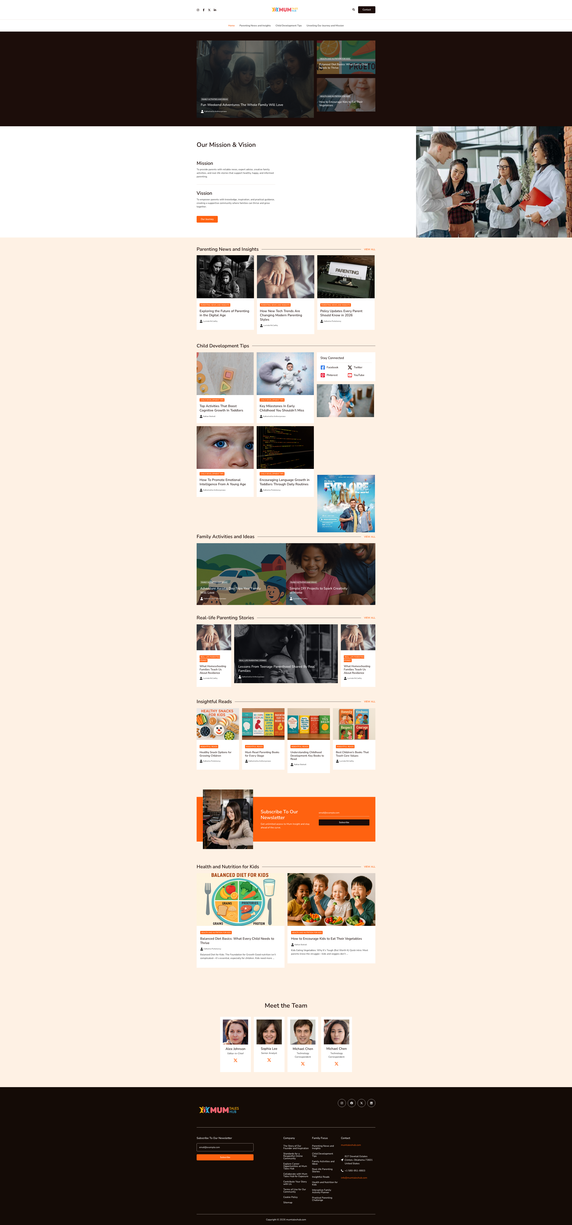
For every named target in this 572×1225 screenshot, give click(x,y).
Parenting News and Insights (214, 305)
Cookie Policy (290, 1197)
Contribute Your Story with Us (295, 1183)
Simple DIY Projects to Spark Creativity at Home (318, 590)
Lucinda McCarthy (210, 321)
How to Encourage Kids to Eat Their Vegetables (341, 103)
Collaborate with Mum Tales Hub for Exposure (295, 1175)
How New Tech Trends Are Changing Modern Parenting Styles (281, 315)
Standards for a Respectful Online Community (293, 1156)
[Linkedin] (215, 10)
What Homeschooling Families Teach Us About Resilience (213, 669)
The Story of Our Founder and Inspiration (296, 1147)
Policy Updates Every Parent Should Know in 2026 (341, 313)
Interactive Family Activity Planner (321, 1191)
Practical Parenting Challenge (322, 1199)
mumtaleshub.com (351, 1145)
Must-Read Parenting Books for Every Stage (262, 753)
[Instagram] (198, 10)
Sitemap (287, 1202)
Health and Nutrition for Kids (335, 59)
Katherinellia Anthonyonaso (215, 111)
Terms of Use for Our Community (294, 1190)
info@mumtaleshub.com (354, 1177)
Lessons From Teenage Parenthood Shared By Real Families (276, 668)
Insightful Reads (208, 746)
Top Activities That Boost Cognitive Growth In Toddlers (221, 408)
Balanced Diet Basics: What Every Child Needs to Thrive (343, 66)
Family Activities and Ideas (215, 99)
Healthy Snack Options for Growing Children (215, 753)
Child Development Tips (212, 400)
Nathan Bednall (209, 416)
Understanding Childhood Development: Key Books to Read (307, 755)
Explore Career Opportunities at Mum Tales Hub (295, 1166)
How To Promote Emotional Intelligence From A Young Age (223, 482)
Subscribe (344, 822)
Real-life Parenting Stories (252, 660)
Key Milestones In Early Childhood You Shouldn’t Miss (282, 408)
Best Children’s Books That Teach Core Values (352, 753)
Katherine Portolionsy (332, 321)
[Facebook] (203, 10)
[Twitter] (209, 10)
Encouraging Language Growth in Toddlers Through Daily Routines (285, 482)
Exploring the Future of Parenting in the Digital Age (224, 313)
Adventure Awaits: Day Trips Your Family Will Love (230, 590)
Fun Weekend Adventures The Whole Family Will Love (242, 105)
